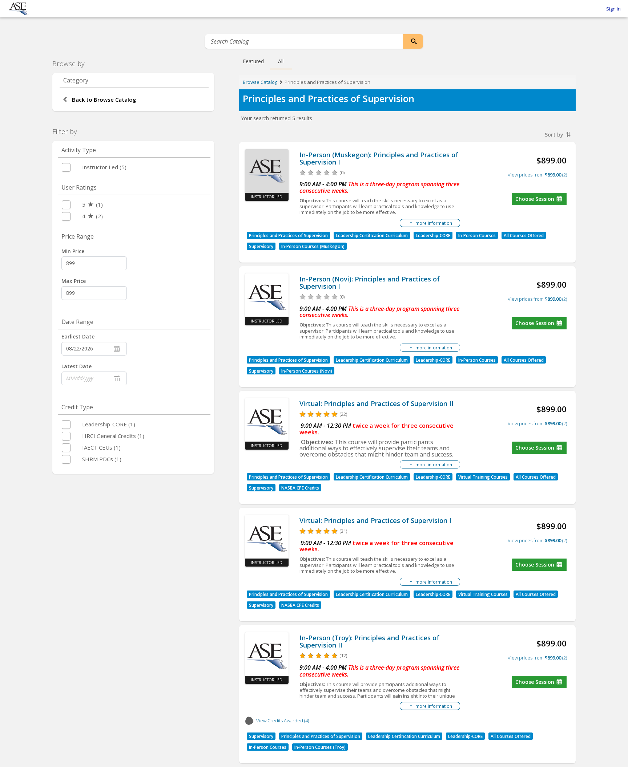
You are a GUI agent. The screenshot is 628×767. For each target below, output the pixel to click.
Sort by (555, 134)
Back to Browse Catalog (104, 99)
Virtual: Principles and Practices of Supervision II (376, 403)
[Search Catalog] (413, 41)
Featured (253, 61)
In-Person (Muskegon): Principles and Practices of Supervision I (378, 158)
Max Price (73, 280)
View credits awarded (282, 720)
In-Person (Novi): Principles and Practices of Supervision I (369, 283)
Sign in (613, 8)
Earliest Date (77, 336)
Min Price (72, 251)
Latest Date (76, 366)
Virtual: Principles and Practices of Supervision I (375, 520)
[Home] (19, 9)
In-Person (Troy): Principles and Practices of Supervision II (369, 641)
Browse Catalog (260, 82)
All (280, 61)
